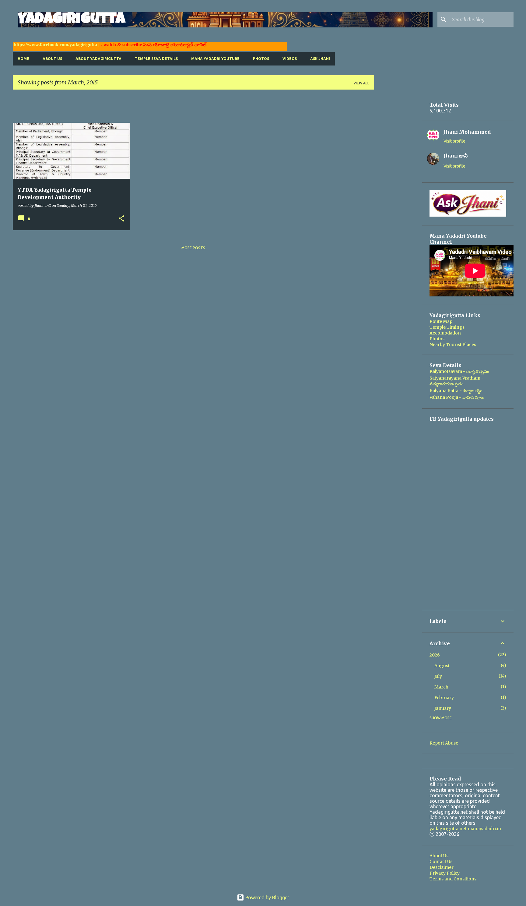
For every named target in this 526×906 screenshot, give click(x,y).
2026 (435, 655)
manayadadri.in (484, 828)
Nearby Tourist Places (453, 344)
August (442, 665)
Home (23, 59)
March (441, 687)
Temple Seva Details (156, 59)
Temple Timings (447, 327)
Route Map (441, 321)
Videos (289, 59)
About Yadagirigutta (98, 59)
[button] (121, 219)
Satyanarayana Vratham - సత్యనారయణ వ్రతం (457, 381)
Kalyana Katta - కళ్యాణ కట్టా (456, 390)
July (438, 676)
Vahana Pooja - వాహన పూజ (457, 397)
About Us (52, 59)
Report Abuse (444, 743)
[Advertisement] (123, 108)
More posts (193, 248)
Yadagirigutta (71, 19)
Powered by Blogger (266, 897)
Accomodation (445, 333)
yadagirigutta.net (448, 828)
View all (361, 83)
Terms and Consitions (453, 879)
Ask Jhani (320, 59)
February (444, 697)
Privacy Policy (445, 873)
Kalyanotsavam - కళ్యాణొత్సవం (459, 371)
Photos (261, 59)
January (442, 708)
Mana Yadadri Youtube (215, 59)
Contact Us (441, 861)
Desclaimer (442, 867)
